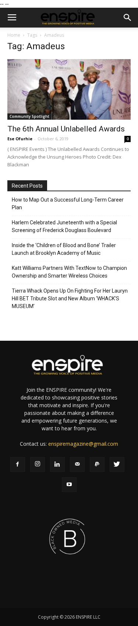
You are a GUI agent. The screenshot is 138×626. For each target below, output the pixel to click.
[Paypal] (97, 464)
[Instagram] (37, 464)
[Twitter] (117, 464)
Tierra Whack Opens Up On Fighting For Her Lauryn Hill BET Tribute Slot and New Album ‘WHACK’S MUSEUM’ (70, 298)
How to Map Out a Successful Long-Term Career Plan (68, 203)
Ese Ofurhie (19, 138)
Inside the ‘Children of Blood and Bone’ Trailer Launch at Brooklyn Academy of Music (64, 249)
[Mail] (77, 464)
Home (13, 35)
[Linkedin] (57, 464)
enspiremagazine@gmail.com (83, 443)
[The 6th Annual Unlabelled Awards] (69, 89)
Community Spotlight (29, 116)
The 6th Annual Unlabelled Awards (66, 128)
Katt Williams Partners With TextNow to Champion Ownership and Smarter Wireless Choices (69, 272)
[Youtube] (69, 484)
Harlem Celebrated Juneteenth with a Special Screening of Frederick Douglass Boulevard (64, 226)
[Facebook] (17, 464)
